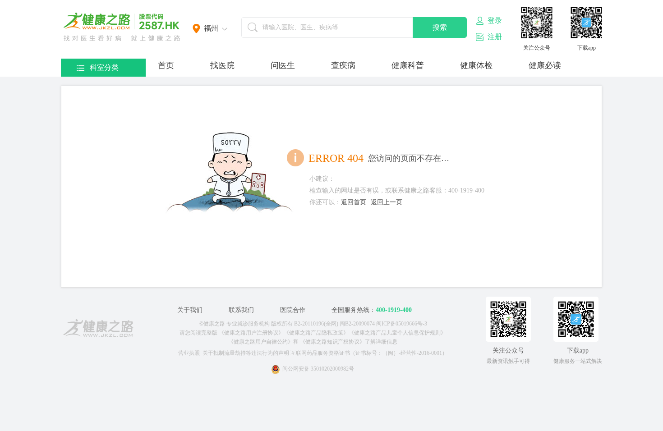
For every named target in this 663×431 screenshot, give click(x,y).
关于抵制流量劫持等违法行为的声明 (246, 353)
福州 (211, 28)
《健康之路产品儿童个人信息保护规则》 (397, 333)
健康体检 (476, 65)
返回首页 (353, 202)
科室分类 (104, 67)
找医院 (222, 65)
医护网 (122, 27)
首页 (166, 65)
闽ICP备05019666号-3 (401, 324)
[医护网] (98, 329)
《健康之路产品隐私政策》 (316, 333)
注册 (495, 37)
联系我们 (241, 310)
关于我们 (190, 310)
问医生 (283, 65)
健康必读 (545, 65)
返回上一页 (386, 202)
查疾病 (343, 65)
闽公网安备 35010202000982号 (318, 369)
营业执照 (189, 353)
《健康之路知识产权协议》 (332, 342)
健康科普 (407, 65)
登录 (495, 20)
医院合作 (292, 310)
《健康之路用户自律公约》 (260, 342)
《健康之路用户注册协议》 (251, 333)
